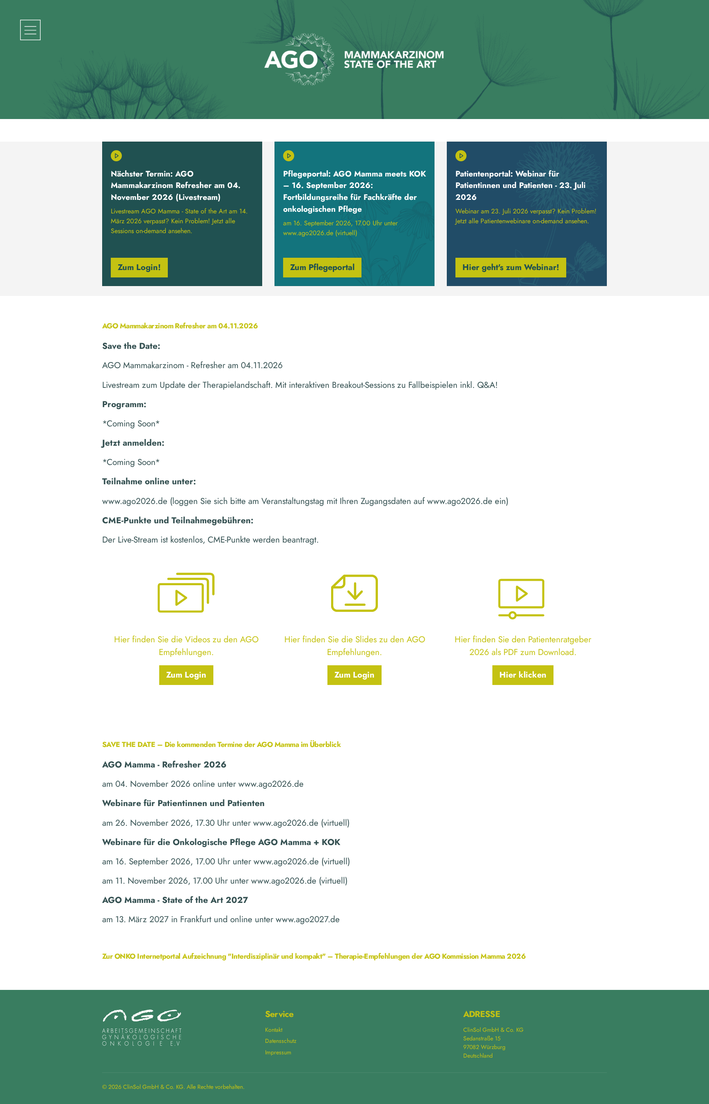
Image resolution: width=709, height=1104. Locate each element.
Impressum (278, 1052)
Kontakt (273, 1030)
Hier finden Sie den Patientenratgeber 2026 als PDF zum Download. (523, 645)
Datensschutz (280, 1041)
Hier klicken (523, 675)
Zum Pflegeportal (322, 267)
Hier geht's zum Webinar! (510, 267)
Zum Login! (139, 267)
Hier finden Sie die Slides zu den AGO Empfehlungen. (354, 645)
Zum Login (186, 675)
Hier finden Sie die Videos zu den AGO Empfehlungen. (186, 645)
